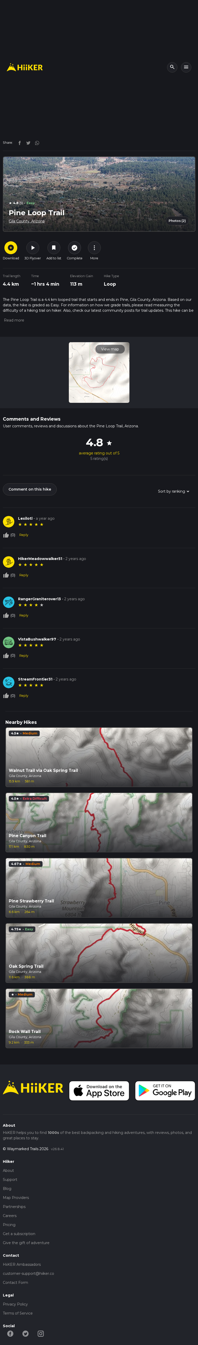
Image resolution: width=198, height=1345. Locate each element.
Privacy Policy (15, 1304)
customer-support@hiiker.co (28, 1273)
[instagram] (35, 142)
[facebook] (18, 142)
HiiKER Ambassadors (22, 1264)
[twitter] (27, 142)
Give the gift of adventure (26, 1242)
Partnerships (14, 1206)
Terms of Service (18, 1313)
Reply (23, 535)
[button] (13, 320)
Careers (9, 1215)
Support (10, 1179)
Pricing (9, 1224)
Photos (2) (177, 221)
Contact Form (15, 1282)
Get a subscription (19, 1233)
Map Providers (16, 1197)
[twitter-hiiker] (25, 1333)
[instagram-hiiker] (40, 1333)
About (8, 1170)
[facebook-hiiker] (10, 1333)
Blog (7, 1188)
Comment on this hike (30, 489)
